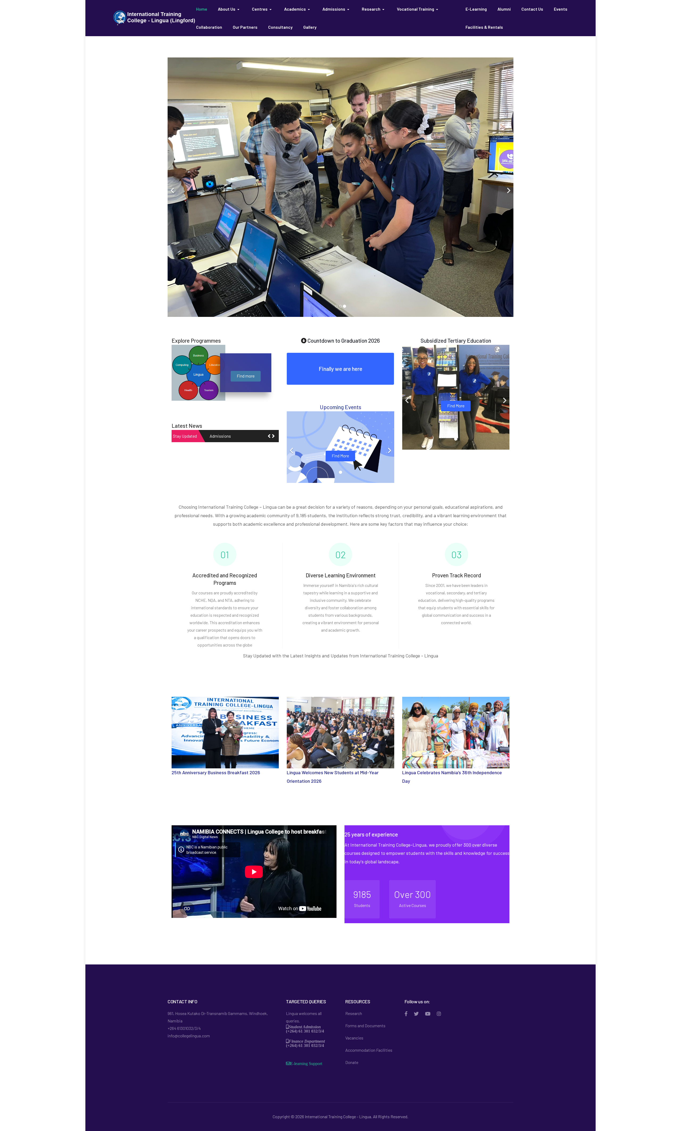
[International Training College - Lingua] (154, 17)
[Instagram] (439, 1014)
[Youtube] (427, 1014)
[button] (230, 9)
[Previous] (173, 187)
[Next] (508, 187)
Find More (340, 455)
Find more (246, 375)
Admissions (220, 436)
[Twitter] (416, 1014)
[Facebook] (406, 1014)
